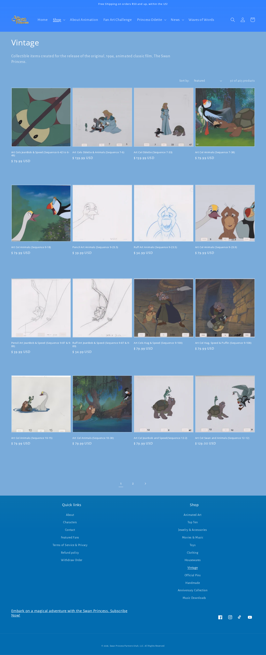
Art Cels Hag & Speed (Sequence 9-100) (158, 343)
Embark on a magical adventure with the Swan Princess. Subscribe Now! (69, 613)
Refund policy (70, 552)
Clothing (192, 552)
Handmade (192, 582)
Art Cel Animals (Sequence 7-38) (215, 152)
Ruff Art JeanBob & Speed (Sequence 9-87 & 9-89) (101, 344)
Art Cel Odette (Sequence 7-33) (153, 152)
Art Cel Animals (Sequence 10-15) (32, 438)
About (70, 514)
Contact (70, 529)
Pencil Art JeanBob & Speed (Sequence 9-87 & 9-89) (41, 344)
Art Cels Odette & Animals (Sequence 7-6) (98, 152)
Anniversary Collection (193, 590)
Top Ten (193, 522)
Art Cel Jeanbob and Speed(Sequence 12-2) (160, 438)
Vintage (193, 567)
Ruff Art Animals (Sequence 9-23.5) (155, 247)
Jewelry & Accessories (192, 529)
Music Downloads (194, 597)
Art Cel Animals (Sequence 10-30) (93, 438)
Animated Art (192, 514)
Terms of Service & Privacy (70, 545)
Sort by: (184, 80)
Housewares (193, 560)
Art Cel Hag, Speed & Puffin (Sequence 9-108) (223, 343)
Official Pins (193, 575)
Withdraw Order (71, 560)
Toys (193, 545)
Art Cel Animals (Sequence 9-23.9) (216, 247)
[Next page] (145, 484)
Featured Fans (70, 537)
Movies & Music (192, 537)
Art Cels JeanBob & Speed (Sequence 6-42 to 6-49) (40, 154)
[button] (58, 20)
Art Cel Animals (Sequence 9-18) (31, 247)
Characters (70, 522)
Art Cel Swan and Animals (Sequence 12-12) (222, 438)
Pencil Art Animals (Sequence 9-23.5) (95, 247)
